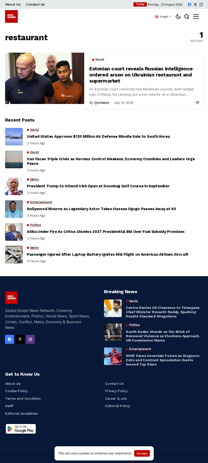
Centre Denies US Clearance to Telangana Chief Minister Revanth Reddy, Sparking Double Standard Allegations (162, 312)
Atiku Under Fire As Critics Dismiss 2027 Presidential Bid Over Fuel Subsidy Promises (106, 231)
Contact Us (35, 4)
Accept (142, 453)
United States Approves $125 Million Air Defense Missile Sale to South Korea (98, 136)
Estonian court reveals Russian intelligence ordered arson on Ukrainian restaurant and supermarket (141, 75)
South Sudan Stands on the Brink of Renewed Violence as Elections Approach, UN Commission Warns (163, 336)
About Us (13, 4)
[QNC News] (11, 16)
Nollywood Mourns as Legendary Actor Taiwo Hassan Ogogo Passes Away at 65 (101, 209)
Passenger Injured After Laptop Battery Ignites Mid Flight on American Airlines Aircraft (107, 254)
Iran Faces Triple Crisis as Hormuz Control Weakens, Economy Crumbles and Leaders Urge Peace (111, 161)
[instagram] (201, 4)
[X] (195, 4)
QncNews (101, 103)
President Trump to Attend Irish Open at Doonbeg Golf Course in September (98, 186)
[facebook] (189, 4)
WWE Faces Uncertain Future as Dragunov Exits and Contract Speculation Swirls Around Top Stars (162, 360)
